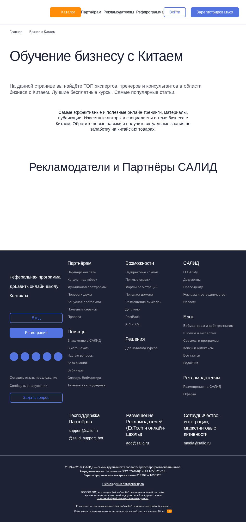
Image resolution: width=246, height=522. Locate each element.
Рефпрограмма (150, 12)
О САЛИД (190, 272)
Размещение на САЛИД (202, 386)
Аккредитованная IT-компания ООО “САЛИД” (123, 471)
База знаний (77, 363)
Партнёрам (91, 12)
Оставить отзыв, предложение (33, 377)
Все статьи (191, 355)
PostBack (132, 317)
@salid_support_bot (86, 438)
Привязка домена (139, 294)
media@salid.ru (197, 443)
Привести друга (80, 294)
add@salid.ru (137, 443)
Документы (192, 279)
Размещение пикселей (143, 302)
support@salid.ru (83, 431)
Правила (74, 317)
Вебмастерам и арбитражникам (208, 326)
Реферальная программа (35, 277)
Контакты (19, 295)
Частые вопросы (80, 355)
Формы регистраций (141, 287)
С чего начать (78, 348)
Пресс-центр (193, 287)
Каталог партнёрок (82, 279)
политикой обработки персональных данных (122, 498)
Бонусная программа (84, 302)
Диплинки (133, 309)
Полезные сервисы (83, 309)
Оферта (189, 394)
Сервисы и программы (201, 340)
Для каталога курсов (141, 348)
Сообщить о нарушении (28, 386)
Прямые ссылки (137, 279)
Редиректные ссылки (141, 272)
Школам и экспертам (199, 333)
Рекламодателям (119, 12)
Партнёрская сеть (82, 272)
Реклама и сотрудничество (204, 294)
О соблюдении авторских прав (123, 484)
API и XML (133, 324)
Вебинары (76, 370)
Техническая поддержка (86, 385)
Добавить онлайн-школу (34, 286)
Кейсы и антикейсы (198, 348)
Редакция (190, 363)
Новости (189, 302)
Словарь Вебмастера (84, 378)
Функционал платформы (87, 287)
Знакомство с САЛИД (84, 340)
